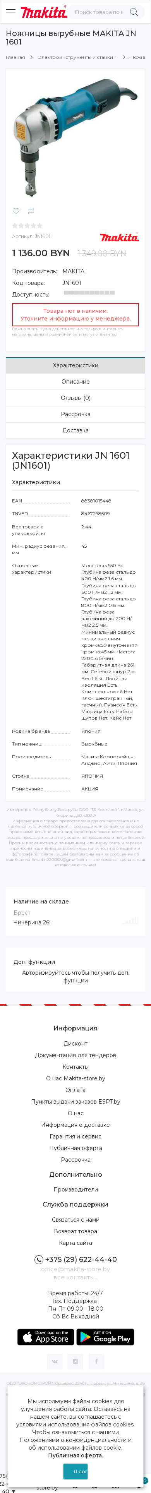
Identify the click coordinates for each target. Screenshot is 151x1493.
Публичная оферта (75, 1148)
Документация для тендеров (75, 1055)
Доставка (75, 430)
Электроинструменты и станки (75, 57)
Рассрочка (76, 414)
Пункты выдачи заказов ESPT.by (75, 1101)
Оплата (75, 1090)
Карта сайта (75, 1242)
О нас (76, 1113)
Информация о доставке (75, 1124)
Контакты (75, 1066)
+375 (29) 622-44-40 (81, 1259)
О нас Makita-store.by (75, 1078)
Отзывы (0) (76, 397)
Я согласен (81, 1471)
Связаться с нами (76, 1219)
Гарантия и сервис (75, 1136)
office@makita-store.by (75, 1269)
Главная (15, 57)
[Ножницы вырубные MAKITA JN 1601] (75, 137)
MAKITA (73, 271)
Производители (75, 1189)
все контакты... (75, 1277)
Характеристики (75, 365)
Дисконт (75, 1043)
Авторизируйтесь (46, 972)
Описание (76, 381)
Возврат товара (75, 1231)
